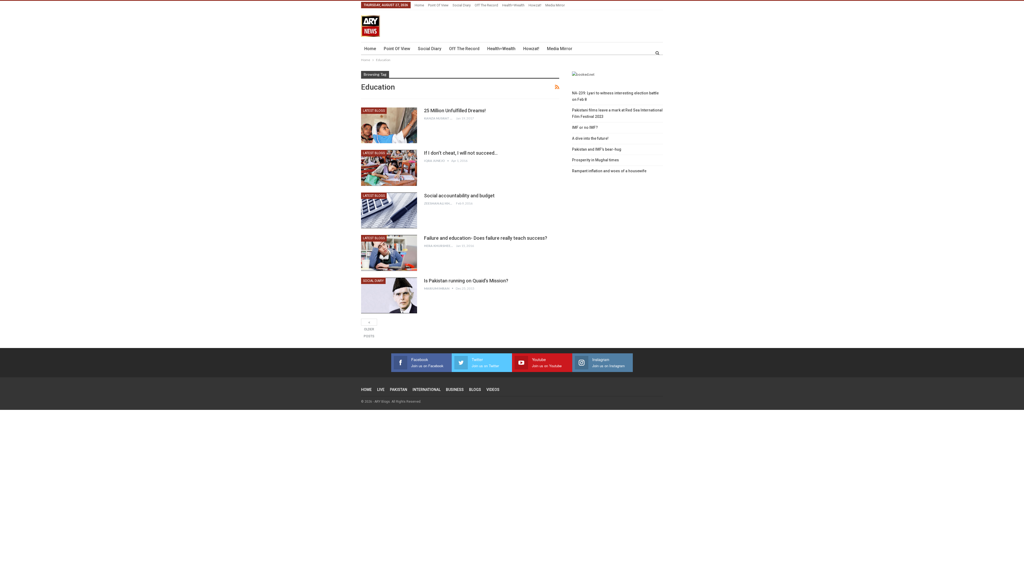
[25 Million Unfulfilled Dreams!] (389, 125)
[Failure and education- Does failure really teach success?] (389, 253)
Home (419, 5)
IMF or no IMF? (585, 127)
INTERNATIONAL (427, 389)
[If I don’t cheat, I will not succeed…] (389, 168)
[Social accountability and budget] (389, 210)
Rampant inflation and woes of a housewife (609, 171)
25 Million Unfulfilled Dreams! (455, 110)
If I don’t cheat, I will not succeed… (461, 153)
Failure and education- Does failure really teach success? (485, 238)
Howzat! (535, 5)
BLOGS (475, 389)
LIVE (381, 389)
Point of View (438, 5)
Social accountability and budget (459, 195)
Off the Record (486, 5)
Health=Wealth (513, 5)
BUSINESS (455, 389)
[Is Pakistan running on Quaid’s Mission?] (389, 295)
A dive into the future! (590, 138)
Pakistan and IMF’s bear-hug (596, 149)
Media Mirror (555, 5)
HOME (366, 389)
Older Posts (369, 322)
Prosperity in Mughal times (595, 160)
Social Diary (462, 5)
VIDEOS (492, 389)
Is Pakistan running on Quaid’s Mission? (466, 280)
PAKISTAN (398, 389)
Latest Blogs (374, 111)
